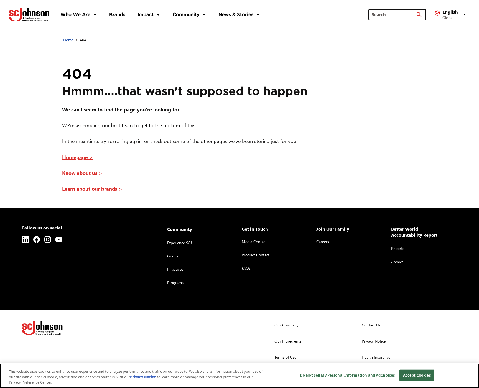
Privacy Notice (143, 376)
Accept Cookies (417, 374)
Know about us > (82, 172)
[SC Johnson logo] (42, 328)
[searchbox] (394, 14)
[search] (419, 14)
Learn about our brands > (92, 188)
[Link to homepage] (29, 14)
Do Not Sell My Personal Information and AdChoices (347, 374)
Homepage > (77, 157)
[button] (451, 14)
